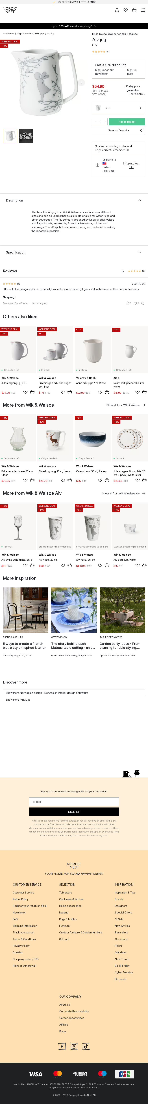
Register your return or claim (30, 905)
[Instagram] (74, 1046)
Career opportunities (71, 1017)
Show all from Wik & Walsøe (123, 405)
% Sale (119, 918)
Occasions (121, 938)
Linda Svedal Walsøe (104, 33)
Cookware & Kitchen (71, 899)
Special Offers (123, 912)
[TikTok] (86, 1046)
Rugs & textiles (68, 918)
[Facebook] (62, 1046)
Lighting (63, 912)
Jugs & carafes (25, 33)
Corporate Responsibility (74, 1011)
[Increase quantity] (105, 121)
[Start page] (10, 10)
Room (118, 945)
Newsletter (19, 912)
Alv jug (50, 33)
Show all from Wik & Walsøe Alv (121, 493)
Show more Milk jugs (18, 699)
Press (62, 1031)
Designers (121, 905)
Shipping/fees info (131, 165)
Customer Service (23, 892)
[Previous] (6, 82)
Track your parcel (23, 932)
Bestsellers (121, 932)
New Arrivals (122, 925)
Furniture (64, 925)
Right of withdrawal (24, 965)
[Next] (81, 82)
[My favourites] (125, 10)
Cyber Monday (124, 972)
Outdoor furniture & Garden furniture (80, 932)
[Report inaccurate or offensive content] (142, 303)
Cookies (18, 952)
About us (64, 1004)
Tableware (8, 33)
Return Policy (21, 899)
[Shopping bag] (134, 10)
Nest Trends (122, 958)
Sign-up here (132, 71)
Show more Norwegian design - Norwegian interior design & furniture (47, 692)
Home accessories (70, 905)
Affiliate (63, 1024)
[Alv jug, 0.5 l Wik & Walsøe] (44, 82)
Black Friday (122, 965)
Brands (119, 899)
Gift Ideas (120, 952)
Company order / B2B (26, 958)
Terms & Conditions (24, 938)
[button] (100, 51)
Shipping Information (25, 925)
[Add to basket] (32, 392)
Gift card (64, 938)
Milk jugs (40, 33)
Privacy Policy (21, 945)
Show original (39, 303)
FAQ (15, 918)
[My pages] (117, 10)
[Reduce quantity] (94, 121)
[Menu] (143, 10)
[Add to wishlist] (25, 392)
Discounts (121, 978)
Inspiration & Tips (125, 892)
